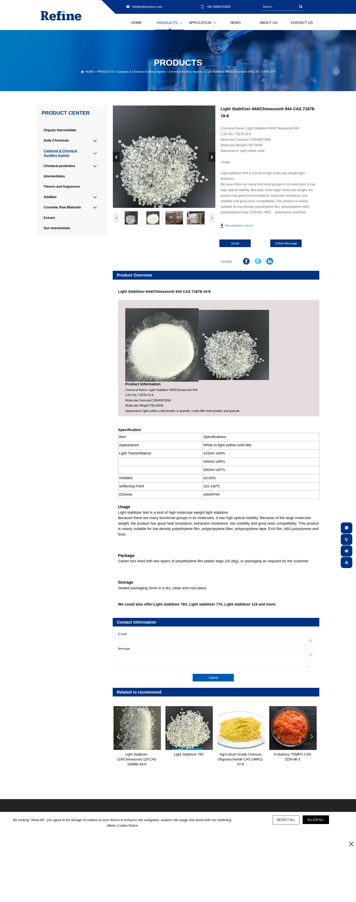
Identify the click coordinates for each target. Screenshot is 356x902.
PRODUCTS (105, 71)
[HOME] (61, 15)
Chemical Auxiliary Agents (185, 71)
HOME (89, 71)
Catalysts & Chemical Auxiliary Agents (141, 71)
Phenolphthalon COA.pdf (239, 225)
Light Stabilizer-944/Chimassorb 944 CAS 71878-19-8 (240, 71)
